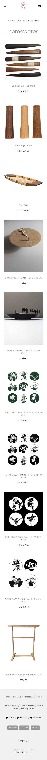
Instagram (37, 718)
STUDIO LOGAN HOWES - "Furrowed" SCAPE (23, 351)
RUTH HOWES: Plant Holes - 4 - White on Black (23, 538)
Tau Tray (23, 205)
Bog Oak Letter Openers (23, 85)
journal (39, 697)
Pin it (36, 728)
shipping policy (27, 708)
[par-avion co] (23, 5)
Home (11, 20)
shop (8, 697)
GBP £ (22, 741)
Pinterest (23, 718)
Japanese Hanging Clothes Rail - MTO (23, 674)
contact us (28, 697)
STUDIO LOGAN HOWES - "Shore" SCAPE (23, 277)
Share (25, 728)
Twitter (11, 718)
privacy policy (11, 706)
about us (17, 697)
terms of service (27, 706)
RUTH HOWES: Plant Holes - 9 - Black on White (23, 476)
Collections (21, 20)
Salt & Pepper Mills (23, 145)
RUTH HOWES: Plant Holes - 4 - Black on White (23, 600)
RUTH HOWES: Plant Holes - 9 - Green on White (24, 414)
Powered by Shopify (23, 752)
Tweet (14, 728)
